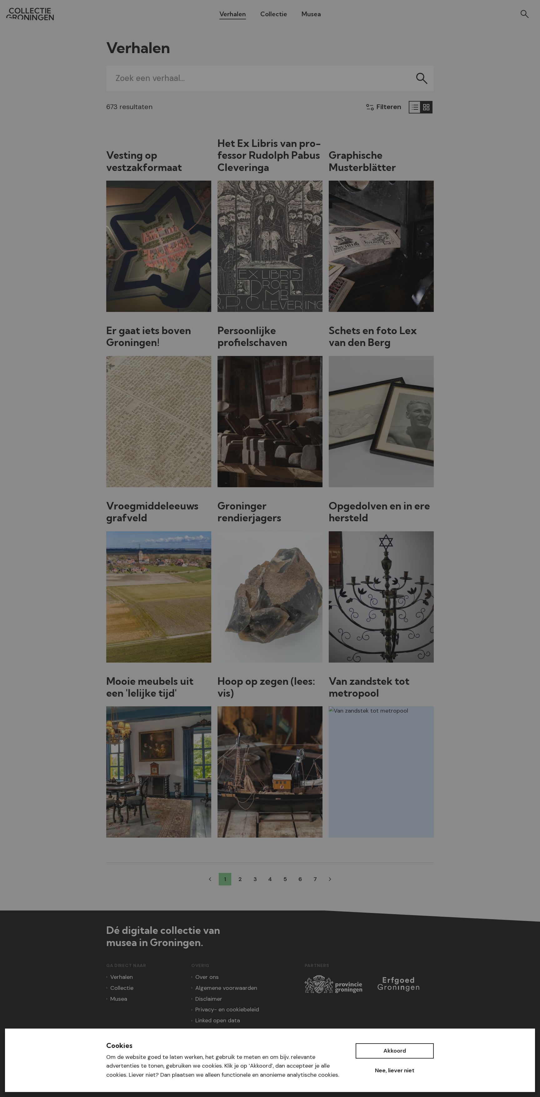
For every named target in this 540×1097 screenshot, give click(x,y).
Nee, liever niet (394, 1070)
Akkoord (394, 1050)
